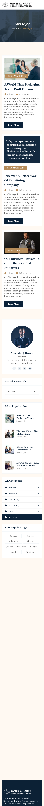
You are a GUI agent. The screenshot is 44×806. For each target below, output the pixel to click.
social (13, 552)
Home (15, 28)
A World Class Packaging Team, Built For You (25, 418)
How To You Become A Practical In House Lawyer (27, 465)
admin (10, 94)
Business (24, 493)
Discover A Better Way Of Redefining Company (20, 180)
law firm (21, 547)
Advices (24, 488)
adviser (30, 536)
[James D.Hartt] (17, 5)
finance (31, 541)
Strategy (24, 517)
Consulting (24, 499)
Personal (24, 511)
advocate (13, 541)
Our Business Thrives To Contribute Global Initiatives (22, 263)
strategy (30, 552)
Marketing (24, 505)
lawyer (33, 547)
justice (10, 547)
